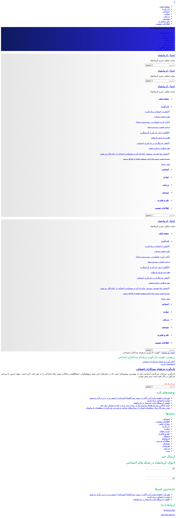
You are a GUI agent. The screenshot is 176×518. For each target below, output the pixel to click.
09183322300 (169, 510)
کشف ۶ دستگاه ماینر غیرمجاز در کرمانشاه (151, 499)
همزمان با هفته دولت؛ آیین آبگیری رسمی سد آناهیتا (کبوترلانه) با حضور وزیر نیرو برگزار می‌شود (130, 494)
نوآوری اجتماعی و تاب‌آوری (158, 497)
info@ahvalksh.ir (168, 515)
